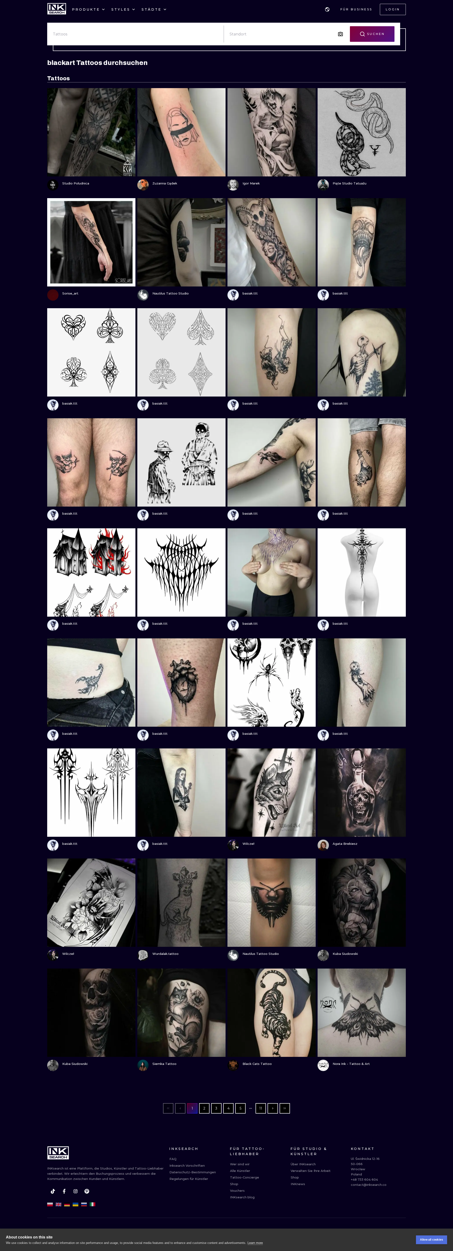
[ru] (84, 1204)
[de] (67, 1204)
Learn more (255, 1243)
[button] (327, 9)
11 (260, 1108)
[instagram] (75, 1191)
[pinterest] (86, 1191)
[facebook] (64, 1191)
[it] (92, 1204)
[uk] (75, 1204)
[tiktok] (53, 1191)
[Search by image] (340, 34)
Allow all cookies (431, 1239)
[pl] (50, 1204)
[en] (58, 1204)
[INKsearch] (56, 9)
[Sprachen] (327, 9)
